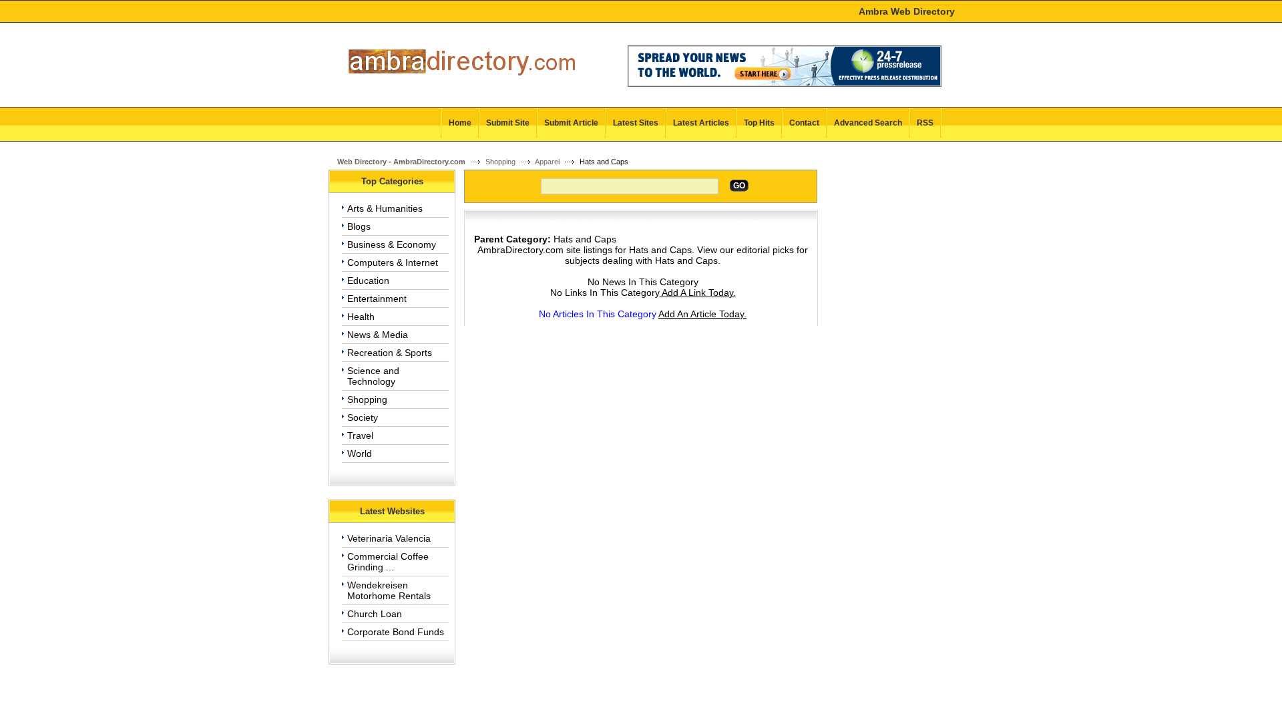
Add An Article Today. (702, 314)
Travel (360, 435)
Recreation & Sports (389, 352)
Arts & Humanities (385, 208)
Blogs (359, 226)
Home (460, 123)
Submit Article (571, 123)
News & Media (377, 334)
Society (362, 417)
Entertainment (377, 298)
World (359, 453)
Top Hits (759, 123)
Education (368, 280)
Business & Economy (391, 244)
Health (361, 316)
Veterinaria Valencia (389, 538)
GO (739, 185)
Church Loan (374, 613)
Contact (804, 123)
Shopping (500, 162)
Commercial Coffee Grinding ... (388, 561)
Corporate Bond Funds (395, 631)
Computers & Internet (392, 262)
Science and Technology (373, 376)
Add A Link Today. (698, 292)
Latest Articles (701, 123)
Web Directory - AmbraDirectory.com (401, 162)
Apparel (547, 162)
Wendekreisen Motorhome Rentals (389, 590)
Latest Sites (635, 123)
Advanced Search (868, 123)
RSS (925, 123)
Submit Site (507, 123)
